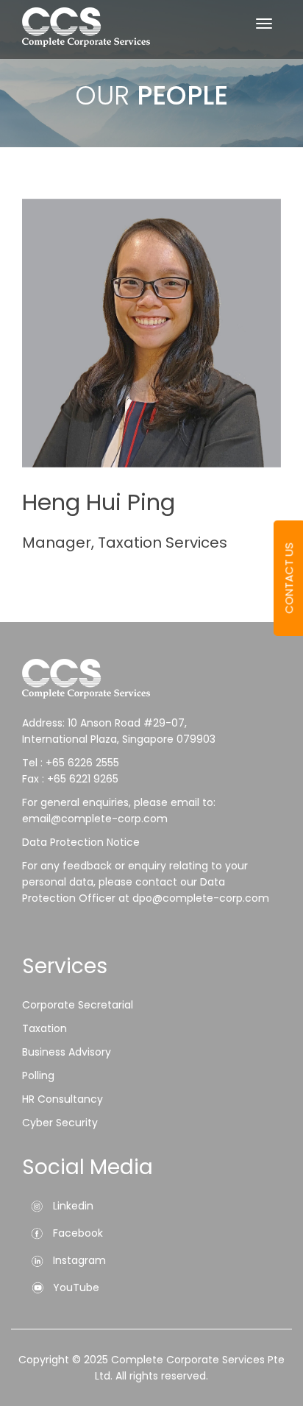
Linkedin (73, 1205)
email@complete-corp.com (95, 818)
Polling (38, 1075)
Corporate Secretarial (77, 1004)
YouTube (76, 1287)
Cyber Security (60, 1122)
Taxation (44, 1028)
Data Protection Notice (82, 842)
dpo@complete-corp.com (200, 898)
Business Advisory (66, 1052)
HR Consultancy (62, 1099)
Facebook (78, 1233)
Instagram (79, 1260)
